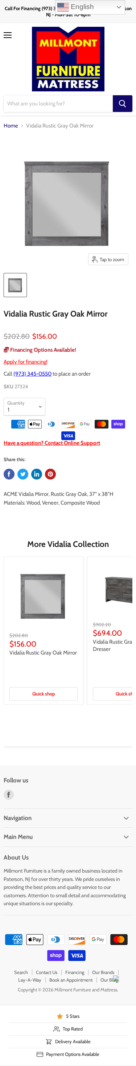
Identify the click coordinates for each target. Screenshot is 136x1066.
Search (21, 972)
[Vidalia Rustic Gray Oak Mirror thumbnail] (15, 285)
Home (11, 126)
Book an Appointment (70, 980)
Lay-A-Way (29, 980)
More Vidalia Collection (68, 544)
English (81, 7)
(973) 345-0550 (32, 374)
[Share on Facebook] (9, 474)
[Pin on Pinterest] (50, 474)
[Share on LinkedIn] (36, 474)
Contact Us (46, 972)
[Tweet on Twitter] (22, 474)
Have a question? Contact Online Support (52, 443)
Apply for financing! (26, 362)
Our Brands (103, 972)
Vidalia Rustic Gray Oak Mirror (43, 652)
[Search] (122, 103)
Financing (74, 972)
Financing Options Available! (42, 350)
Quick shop (43, 694)
